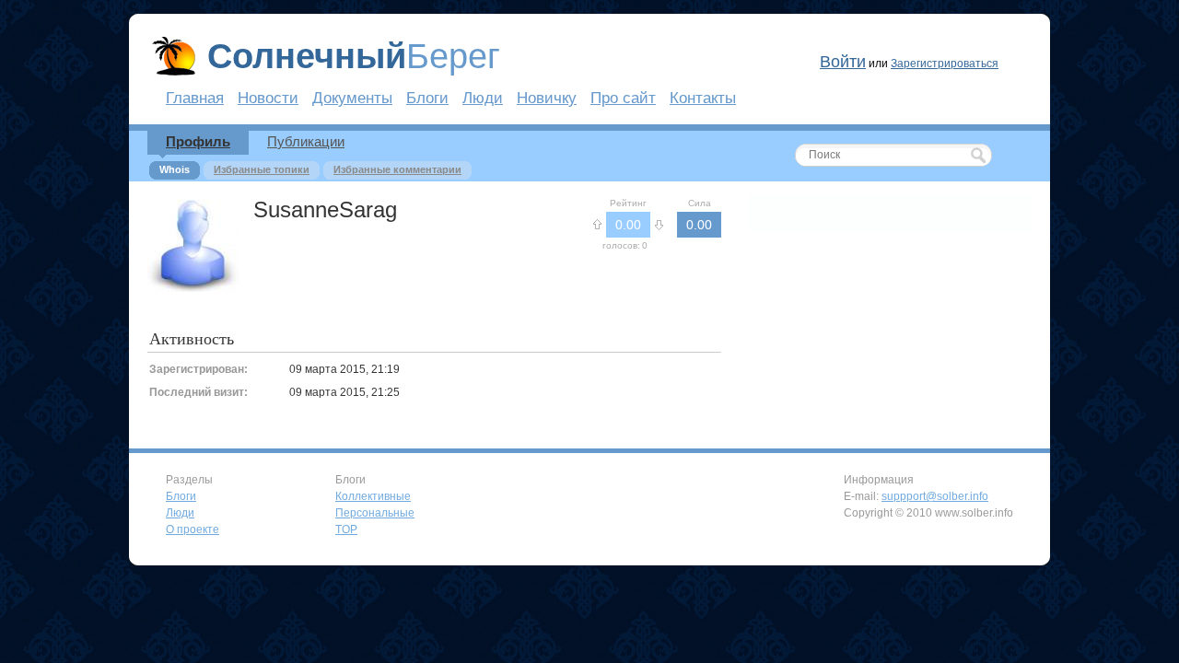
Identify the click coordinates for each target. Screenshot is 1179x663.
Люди (482, 98)
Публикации (305, 141)
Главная (195, 98)
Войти (843, 61)
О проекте (192, 529)
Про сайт (623, 98)
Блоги (427, 98)
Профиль (198, 141)
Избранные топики (261, 169)
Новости (268, 98)
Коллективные (373, 496)
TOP (346, 529)
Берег (353, 56)
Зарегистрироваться (944, 63)
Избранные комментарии (397, 169)
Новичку (547, 98)
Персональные (374, 512)
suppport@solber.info (934, 496)
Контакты (703, 98)
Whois (174, 169)
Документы (352, 98)
